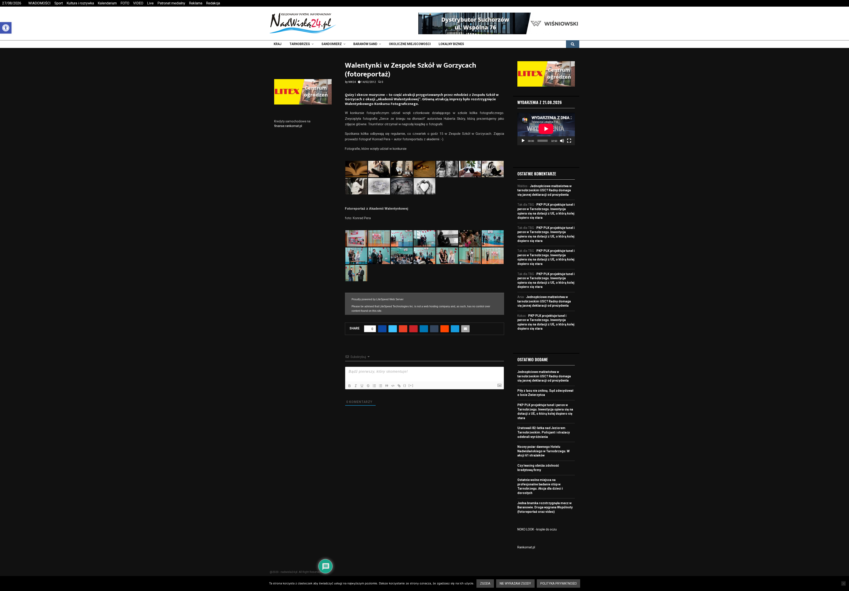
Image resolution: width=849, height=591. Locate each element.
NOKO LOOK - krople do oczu (537, 529)
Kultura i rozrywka (80, 3)
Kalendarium (107, 3)
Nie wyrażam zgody (515, 583)
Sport (58, 3)
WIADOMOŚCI (39, 3)
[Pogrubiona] (349, 385)
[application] (546, 129)
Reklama (195, 3)
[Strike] (368, 385)
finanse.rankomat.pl (288, 126)
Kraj (277, 44)
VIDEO (138, 3)
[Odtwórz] (523, 141)
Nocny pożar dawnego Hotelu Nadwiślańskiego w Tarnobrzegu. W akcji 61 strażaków (543, 451)
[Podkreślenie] (362, 385)
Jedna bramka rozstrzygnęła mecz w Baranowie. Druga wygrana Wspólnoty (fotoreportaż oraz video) (545, 507)
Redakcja (213, 3)
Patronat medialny (171, 3)
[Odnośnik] (399, 385)
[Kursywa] (356, 385)
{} (404, 385)
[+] (411, 385)
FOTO (124, 3)
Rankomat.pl (526, 547)
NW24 (352, 82)
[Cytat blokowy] (387, 385)
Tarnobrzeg (299, 44)
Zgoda (485, 583)
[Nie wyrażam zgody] (843, 583)
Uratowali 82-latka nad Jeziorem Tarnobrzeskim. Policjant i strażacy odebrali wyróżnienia (543, 432)
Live (150, 3)
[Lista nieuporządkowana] (380, 385)
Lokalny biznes (451, 44)
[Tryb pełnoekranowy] (569, 141)
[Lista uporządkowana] (374, 385)
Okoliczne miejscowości (410, 44)
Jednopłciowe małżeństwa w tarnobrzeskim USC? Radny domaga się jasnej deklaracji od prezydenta (544, 190)
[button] (5, 28)
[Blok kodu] (393, 385)
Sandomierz (331, 44)
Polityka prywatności (558, 583)
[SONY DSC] (379, 186)
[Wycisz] (562, 141)
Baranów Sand (365, 44)
